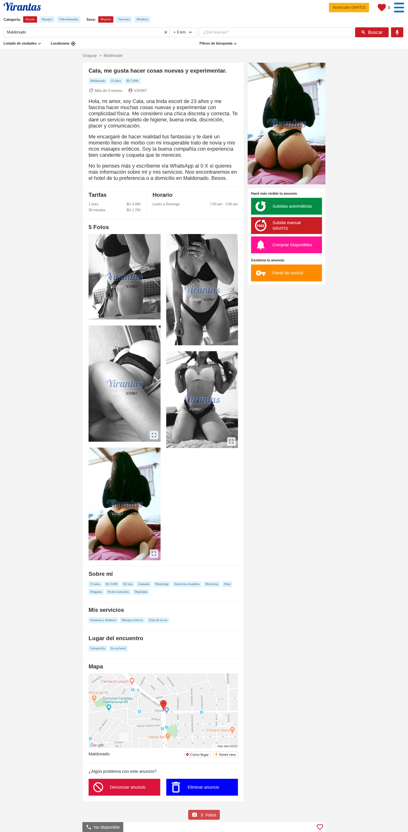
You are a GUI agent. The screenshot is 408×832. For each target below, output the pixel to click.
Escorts (30, 19)
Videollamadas (68, 19)
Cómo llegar (197, 755)
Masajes (47, 19)
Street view (225, 754)
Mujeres (106, 19)
